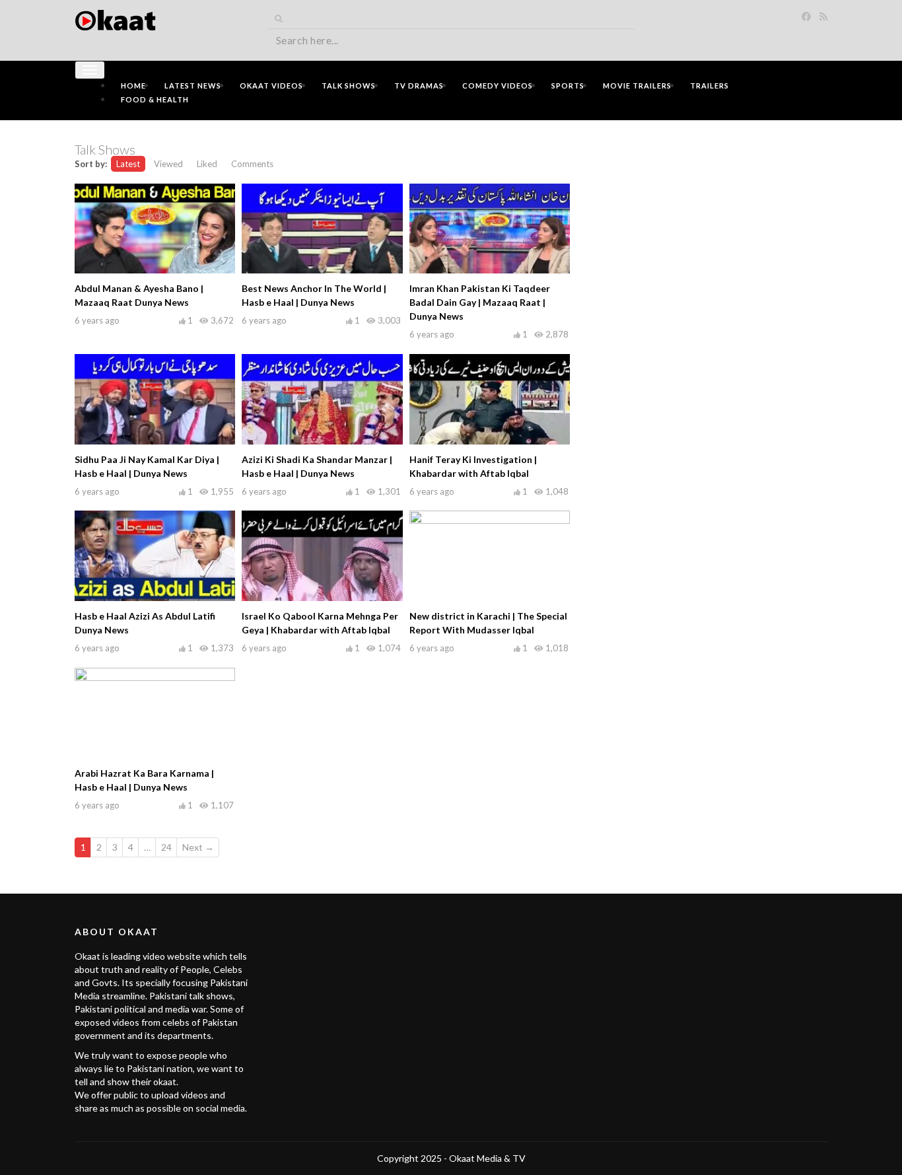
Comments (252, 164)
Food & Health (155, 99)
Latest (128, 164)
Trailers (709, 85)
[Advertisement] (708, 222)
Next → (198, 847)
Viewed (168, 164)
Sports (567, 85)
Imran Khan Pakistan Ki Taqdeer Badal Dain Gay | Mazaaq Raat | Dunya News (479, 302)
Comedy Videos (497, 85)
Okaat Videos (271, 85)
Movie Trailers (637, 85)
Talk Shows (349, 85)
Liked (207, 164)
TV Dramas (419, 85)
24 (166, 847)
